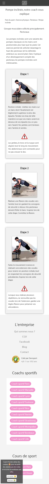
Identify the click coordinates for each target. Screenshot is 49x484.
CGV (24, 336)
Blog (24, 347)
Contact (24, 352)
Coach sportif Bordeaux (23, 432)
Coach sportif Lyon (21, 396)
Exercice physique (22, 20)
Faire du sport (10, 20)
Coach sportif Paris (20, 383)
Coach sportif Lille (20, 439)
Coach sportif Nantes (22, 414)
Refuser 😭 (12, 480)
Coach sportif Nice (20, 408)
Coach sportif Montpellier (24, 426)
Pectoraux (33, 20)
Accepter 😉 (11, 476)
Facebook (24, 342)
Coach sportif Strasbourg (24, 420)
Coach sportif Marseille (22, 390)
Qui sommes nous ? (24, 331)
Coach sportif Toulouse (22, 402)
